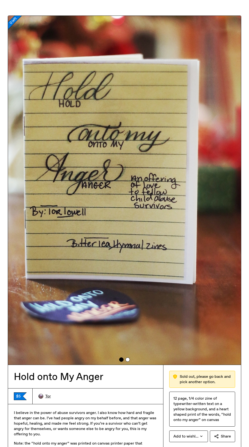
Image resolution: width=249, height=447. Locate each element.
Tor (48, 396)
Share (226, 436)
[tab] (121, 359)
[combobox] (188, 436)
